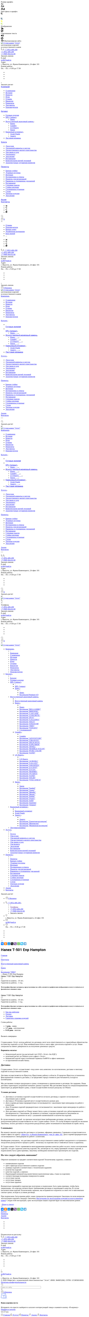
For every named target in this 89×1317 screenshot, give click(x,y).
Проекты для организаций (16, 179)
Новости (9, 95)
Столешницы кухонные (15, 189)
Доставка (9, 1016)
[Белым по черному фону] (1, 17)
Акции (3, 200)
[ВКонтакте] (6, 206)
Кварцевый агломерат (14, 132)
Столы (8, 191)
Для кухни (10, 146)
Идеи (8, 97)
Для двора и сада (12, 152)
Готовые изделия (12, 115)
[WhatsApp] (18, 943)
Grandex (13, 126)
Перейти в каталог (8, 1309)
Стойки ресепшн (12, 187)
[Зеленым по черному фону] (1, 24)
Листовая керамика (13, 138)
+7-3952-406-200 (10, 50)
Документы (10, 105)
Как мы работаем (12, 1012)
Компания (5, 87)
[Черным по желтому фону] (1, 22)
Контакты (5, 202)
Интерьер (9, 175)
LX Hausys (14, 128)
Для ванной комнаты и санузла (18, 148)
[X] (12, 943)
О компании (10, 91)
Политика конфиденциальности (13, 1282)
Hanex (12, 124)
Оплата (8, 1014)
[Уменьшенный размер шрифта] (2, 4)
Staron (12, 130)
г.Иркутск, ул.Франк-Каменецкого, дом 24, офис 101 (41, 1134)
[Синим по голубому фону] (1, 19)
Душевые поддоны (13, 173)
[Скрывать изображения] (2, 31)
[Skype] (21, 943)
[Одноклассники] (5, 943)
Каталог (4, 111)
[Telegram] (6, 212)
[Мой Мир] (8, 943)
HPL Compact (11, 117)
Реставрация (10, 159)
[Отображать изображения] (2, 29)
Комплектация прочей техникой (18, 161)
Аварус (13, 136)
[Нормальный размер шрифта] (2, 6)
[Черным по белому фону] (1, 14)
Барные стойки (11, 171)
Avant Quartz (15, 134)
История (9, 93)
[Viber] (15, 943)
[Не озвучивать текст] (2, 39)
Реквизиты (10, 103)
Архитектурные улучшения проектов (20, 163)
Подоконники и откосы (15, 177)
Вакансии (9, 101)
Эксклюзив (10, 156)
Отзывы (9, 99)
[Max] (6, 208)
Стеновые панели (13, 185)
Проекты (5, 167)
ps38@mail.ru (6, 60)
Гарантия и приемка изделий (17, 1018)
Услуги (4, 142)
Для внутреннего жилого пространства (21, 150)
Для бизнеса (10, 154)
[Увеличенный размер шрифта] (3, 9)
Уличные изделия (12, 193)
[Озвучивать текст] (2, 36)
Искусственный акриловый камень (20, 121)
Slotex (12, 119)
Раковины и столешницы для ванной (20, 181)
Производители (12, 107)
